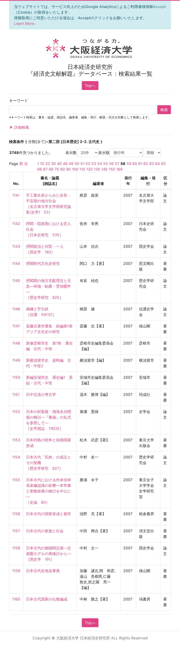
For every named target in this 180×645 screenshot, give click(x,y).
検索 (164, 109)
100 (75, 169)
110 (82, 169)
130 (97, 169)
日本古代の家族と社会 (45, 531)
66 (39, 169)
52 (88, 163)
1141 (15, 195)
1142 (16, 223)
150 (112, 169)
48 (65, 163)
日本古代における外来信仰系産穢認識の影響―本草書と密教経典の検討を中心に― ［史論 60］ (48, 491)
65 (163, 163)
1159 (16, 570)
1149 (16, 360)
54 (99, 163)
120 (89, 169)
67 (45, 169)
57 (117, 163)
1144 (16, 263)
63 (151, 163)
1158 (16, 548)
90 (68, 169)
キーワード (18, 100)
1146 (16, 309)
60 (134, 163)
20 (47, 163)
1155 (16, 479)
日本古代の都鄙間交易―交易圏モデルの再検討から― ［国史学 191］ (48, 554)
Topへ (90, 85)
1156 (16, 513)
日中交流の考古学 (41, 394)
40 (59, 163)
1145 (16, 280)
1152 (16, 411)
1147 (16, 326)
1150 (16, 377)
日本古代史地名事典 (43, 570)
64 (157, 163)
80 (62, 169)
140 (104, 169)
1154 (16, 457)
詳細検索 (21, 127)
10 (42, 163)
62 (145, 163)
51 (82, 163)
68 (51, 169)
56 (111, 163)
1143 (16, 246)
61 (140, 163)
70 (57, 169)
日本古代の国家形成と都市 (48, 513)
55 (105, 163)
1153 (16, 440)
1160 (16, 599)
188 (119, 169)
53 (93, 163)
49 (71, 163)
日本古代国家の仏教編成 (46, 599)
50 (77, 163)
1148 (16, 343)
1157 (16, 531)
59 (129, 163)
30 (53, 163)
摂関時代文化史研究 (43, 263)
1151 (15, 394)
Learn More (24, 23)
